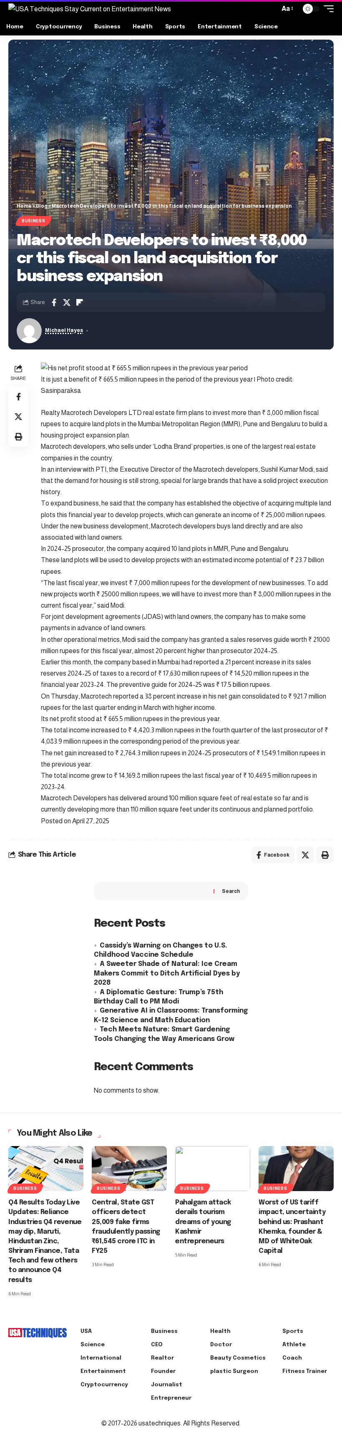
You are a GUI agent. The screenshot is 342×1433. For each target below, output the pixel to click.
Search (231, 891)
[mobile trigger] (326, 8)
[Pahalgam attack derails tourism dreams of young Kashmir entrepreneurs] (212, 1168)
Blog (42, 206)
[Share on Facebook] (54, 302)
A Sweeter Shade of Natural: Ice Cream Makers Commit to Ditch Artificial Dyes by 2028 (167, 973)
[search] (271, 9)
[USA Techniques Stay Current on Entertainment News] (89, 9)
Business (33, 221)
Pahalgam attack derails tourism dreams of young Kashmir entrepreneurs (203, 1222)
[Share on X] (67, 302)
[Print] (18, 437)
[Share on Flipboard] (80, 302)
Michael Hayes (64, 330)
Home (24, 206)
